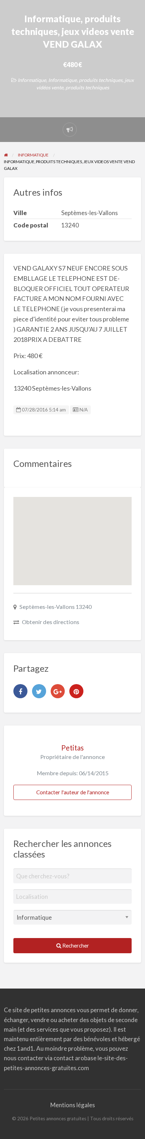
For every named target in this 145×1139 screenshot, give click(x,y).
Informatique (32, 80)
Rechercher (75, 945)
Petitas (72, 747)
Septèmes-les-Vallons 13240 (55, 606)
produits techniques (87, 87)
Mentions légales (72, 1105)
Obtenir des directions (50, 621)
